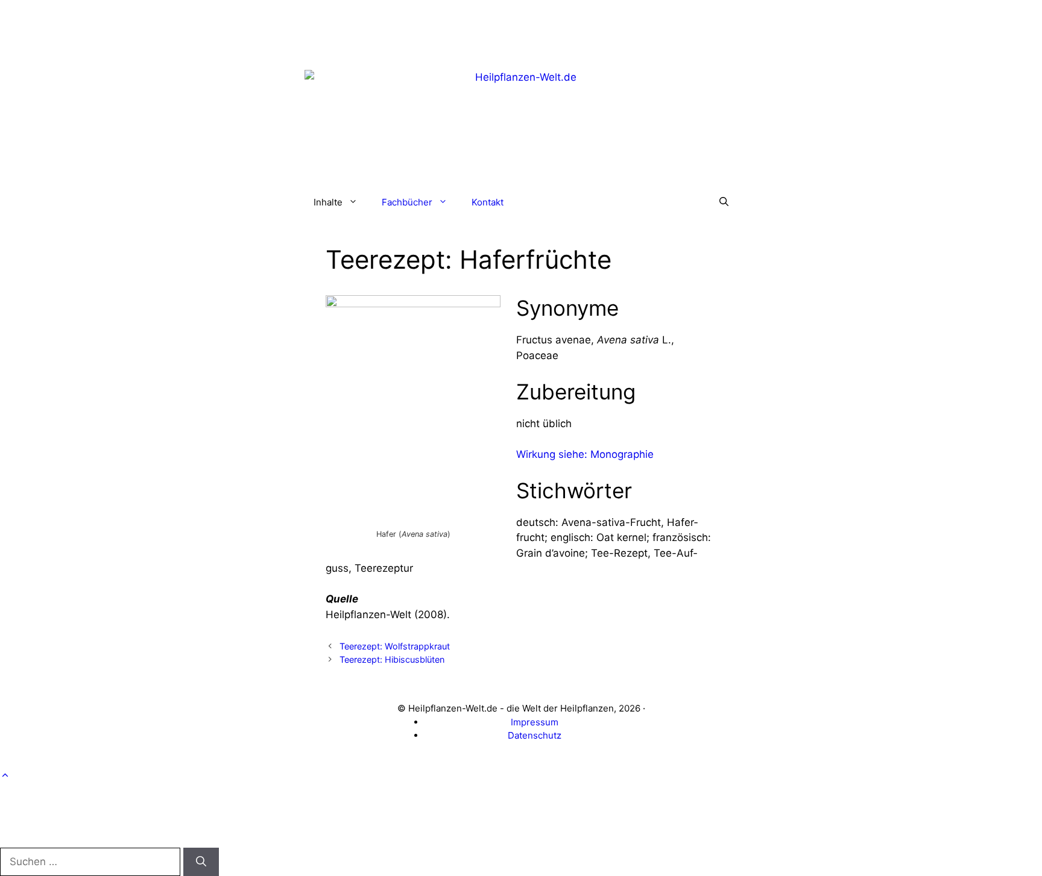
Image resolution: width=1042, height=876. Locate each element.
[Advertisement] (521, 27)
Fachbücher (407, 202)
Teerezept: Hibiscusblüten (391, 659)
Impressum (534, 722)
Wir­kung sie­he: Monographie (585, 454)
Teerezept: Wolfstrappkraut (394, 646)
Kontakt (488, 202)
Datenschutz (534, 735)
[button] (723, 202)
